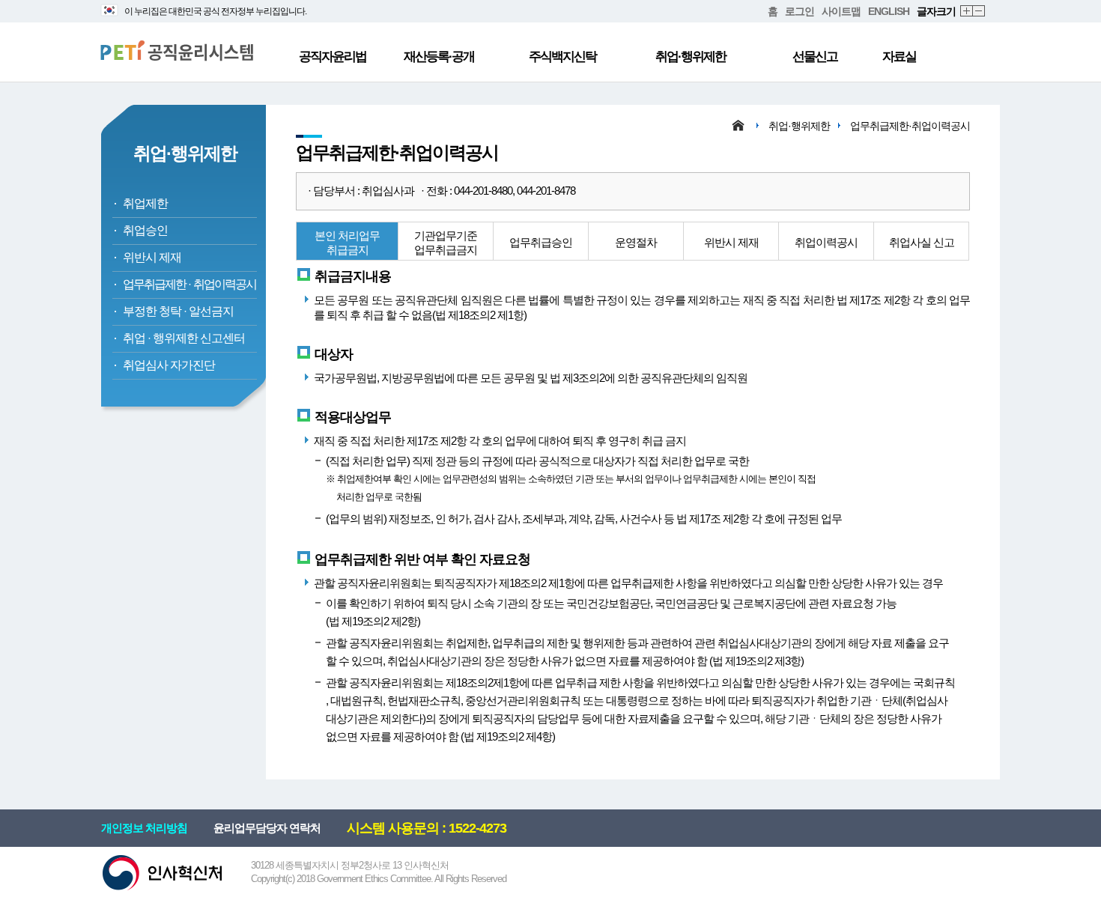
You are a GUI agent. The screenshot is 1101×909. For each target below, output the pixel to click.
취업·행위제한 (690, 56)
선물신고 (814, 56)
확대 (967, 11)
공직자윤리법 (332, 56)
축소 (979, 11)
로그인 (799, 11)
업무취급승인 (540, 242)
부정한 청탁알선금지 (178, 311)
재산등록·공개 (439, 56)
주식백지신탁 (562, 56)
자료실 (899, 56)
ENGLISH (888, 11)
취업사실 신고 (921, 242)
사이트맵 (841, 11)
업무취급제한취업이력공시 (189, 284)
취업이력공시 (826, 242)
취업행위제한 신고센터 (184, 338)
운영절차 (636, 242)
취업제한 (145, 203)
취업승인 (145, 230)
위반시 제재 (152, 257)
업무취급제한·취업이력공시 (910, 126)
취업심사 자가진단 (169, 365)
